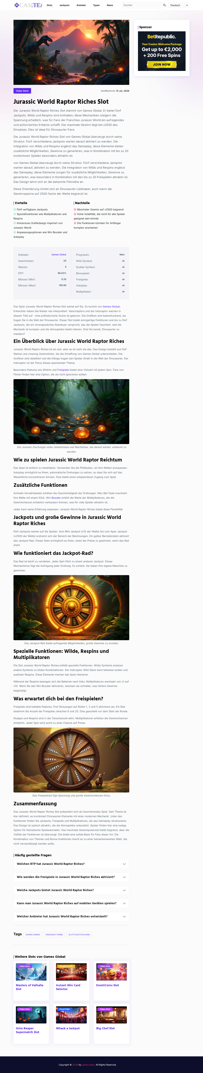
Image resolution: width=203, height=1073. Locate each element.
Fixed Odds (65, 1009)
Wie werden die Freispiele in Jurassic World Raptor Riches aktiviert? (66, 877)
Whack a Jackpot (68, 1028)
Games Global (59, 254)
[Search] (164, 5)
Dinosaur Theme (54, 934)
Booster (56, 497)
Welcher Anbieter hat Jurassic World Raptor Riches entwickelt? (62, 916)
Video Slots (22, 90)
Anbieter (81, 5)
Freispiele (63, 369)
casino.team (88, 1064)
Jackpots (64, 5)
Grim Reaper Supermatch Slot (27, 1030)
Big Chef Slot (105, 1028)
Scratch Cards (66, 966)
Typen (96, 5)
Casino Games (32, 934)
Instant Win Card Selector (68, 987)
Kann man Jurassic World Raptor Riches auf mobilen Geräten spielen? (66, 903)
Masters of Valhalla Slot (29, 987)
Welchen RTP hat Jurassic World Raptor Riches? (51, 864)
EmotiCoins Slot (107, 985)
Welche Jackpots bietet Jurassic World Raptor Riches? (55, 890)
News (110, 5)
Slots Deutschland (79, 934)
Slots (49, 5)
